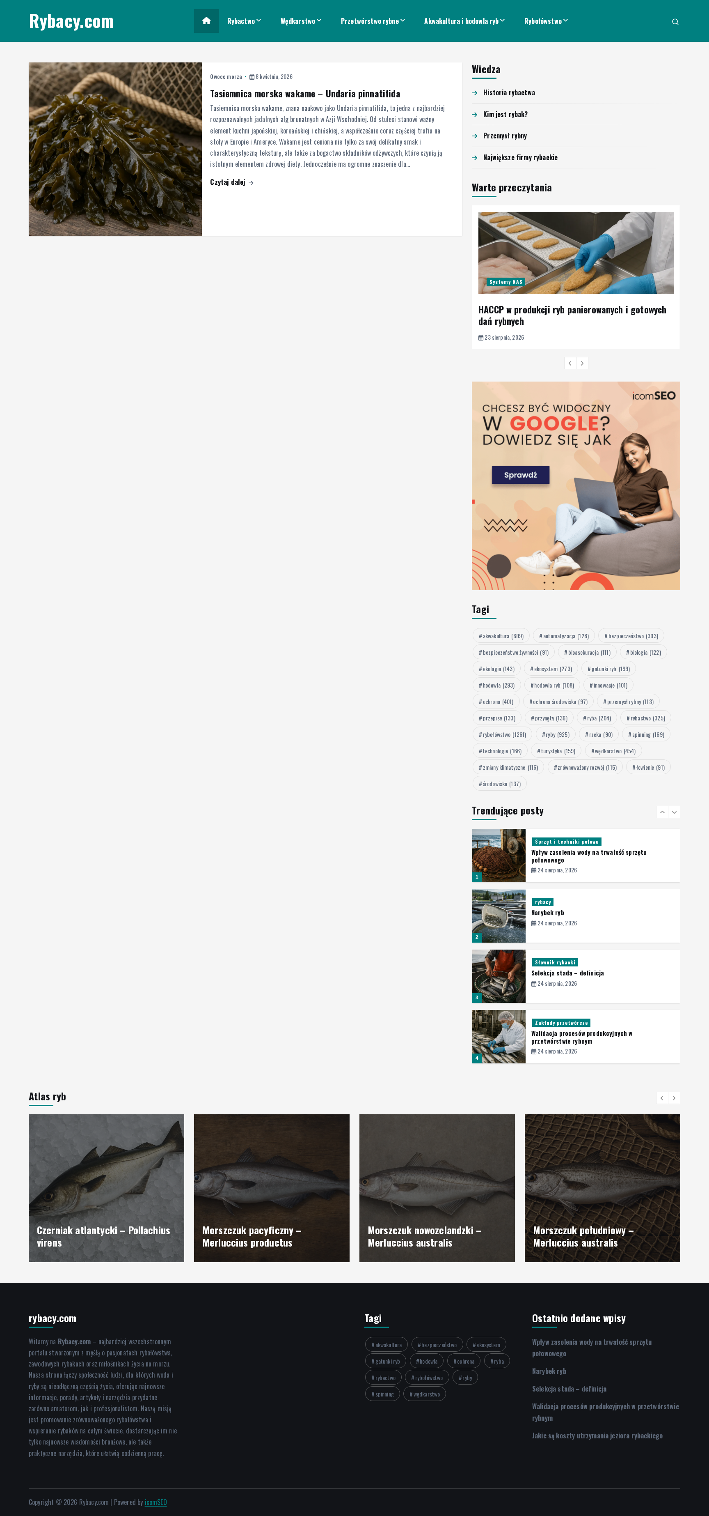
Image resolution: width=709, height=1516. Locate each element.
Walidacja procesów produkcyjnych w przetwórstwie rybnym (581, 976)
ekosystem (553, 668)
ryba (599, 717)
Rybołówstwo (543, 21)
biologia (645, 652)
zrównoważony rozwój (587, 767)
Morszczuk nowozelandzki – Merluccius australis (259, 1235)
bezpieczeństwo (633, 635)
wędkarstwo (615, 750)
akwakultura (503, 635)
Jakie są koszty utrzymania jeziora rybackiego (595, 1033)
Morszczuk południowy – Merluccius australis (418, 1235)
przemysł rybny (630, 701)
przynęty (551, 717)
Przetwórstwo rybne (370, 21)
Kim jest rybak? (505, 114)
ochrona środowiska (560, 701)
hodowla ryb (554, 685)
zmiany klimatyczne (510, 767)
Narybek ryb (547, 851)
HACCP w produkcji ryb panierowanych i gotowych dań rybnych (572, 315)
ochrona (498, 701)
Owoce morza (226, 76)
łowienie (650, 767)
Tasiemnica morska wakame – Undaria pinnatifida (305, 93)
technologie (502, 750)
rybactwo (648, 717)
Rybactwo (241, 21)
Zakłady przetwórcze (561, 962)
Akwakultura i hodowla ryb (461, 21)
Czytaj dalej (228, 182)
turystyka (558, 750)
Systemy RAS (506, 281)
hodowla (499, 685)
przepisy (499, 717)
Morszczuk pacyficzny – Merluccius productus (87, 1235)
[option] (576, 277)
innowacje (610, 685)
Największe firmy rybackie (520, 157)
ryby (557, 734)
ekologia (499, 668)
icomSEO (156, 1502)
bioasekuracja (589, 652)
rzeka (601, 734)
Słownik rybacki (555, 901)
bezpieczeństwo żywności (516, 652)
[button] (570, 363)
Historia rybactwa (509, 92)
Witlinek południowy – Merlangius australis (578, 1235)
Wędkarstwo (298, 21)
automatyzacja (566, 635)
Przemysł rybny (505, 135)
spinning (648, 734)
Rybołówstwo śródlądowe (566, 1022)
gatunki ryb (611, 668)
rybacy (543, 841)
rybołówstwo (504, 734)
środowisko (502, 783)
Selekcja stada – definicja (567, 912)
